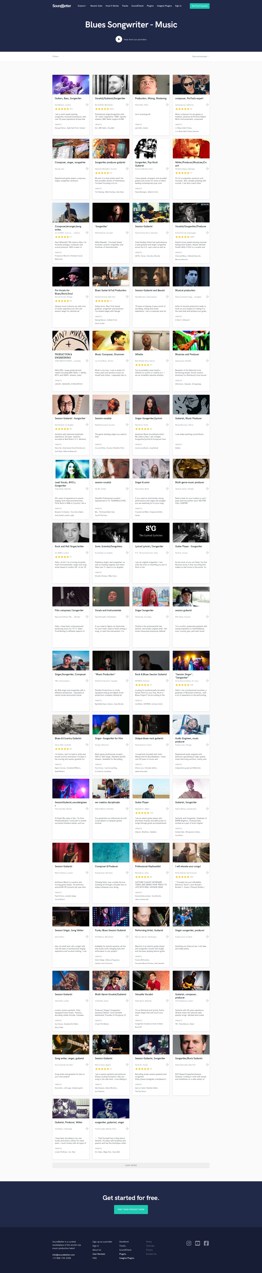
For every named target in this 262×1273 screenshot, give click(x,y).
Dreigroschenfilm (156, 512)
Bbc (96, 512)
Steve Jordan (100, 323)
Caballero (153, 832)
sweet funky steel (141, 771)
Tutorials (150, 1246)
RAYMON (147, 704)
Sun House (59, 1024)
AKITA (137, 256)
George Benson (100, 320)
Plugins (150, 6)
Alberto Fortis (153, 192)
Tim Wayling (99, 192)
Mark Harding (110, 192)
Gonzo (143, 256)
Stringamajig (196, 384)
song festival (153, 448)
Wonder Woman (101, 576)
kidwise (177, 448)
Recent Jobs (96, 6)
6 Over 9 (178, 320)
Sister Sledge (99, 960)
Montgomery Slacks (193, 832)
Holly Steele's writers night (64, 515)
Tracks (125, 6)
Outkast (82, 128)
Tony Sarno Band (77, 512)
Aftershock (179, 384)
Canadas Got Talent (71, 1024)
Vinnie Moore (60, 899)
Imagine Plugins (164, 6)
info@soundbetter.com (63, 1255)
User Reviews (99, 1254)
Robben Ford (112, 320)
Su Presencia (99, 1091)
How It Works (112, 6)
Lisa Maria (138, 704)
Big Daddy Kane (100, 704)
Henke (137, 515)
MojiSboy (145, 832)
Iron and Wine (100, 448)
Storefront (124, 1242)
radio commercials (141, 899)
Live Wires (179, 835)
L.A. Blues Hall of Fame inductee (187, 131)
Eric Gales (98, 1152)
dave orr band (140, 1088)
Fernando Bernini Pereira (144, 963)
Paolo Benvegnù (141, 192)
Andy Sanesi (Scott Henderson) (74, 448)
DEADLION (66, 384)
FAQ (95, 1258)
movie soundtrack (141, 448)
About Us (97, 1250)
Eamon (110, 704)
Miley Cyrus (112, 576)
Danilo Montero (111, 1088)
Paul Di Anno (59, 896)
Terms (149, 1242)
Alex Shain (120, 192)
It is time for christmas (103, 771)
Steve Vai (58, 448)
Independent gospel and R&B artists (188, 768)
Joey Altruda (118, 704)
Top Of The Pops (101, 515)
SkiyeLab (187, 384)
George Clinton (60, 128)
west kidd (138, 128)
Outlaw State (179, 832)
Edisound (186, 320)
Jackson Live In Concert (103, 963)
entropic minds (156, 704)
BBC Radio (102, 128)
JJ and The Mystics (102, 1024)
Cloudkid (111, 128)
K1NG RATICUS (76, 384)
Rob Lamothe (159, 963)
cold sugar (67, 1088)
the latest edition (151, 768)
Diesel (192, 1024)
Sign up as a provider (102, 1242)
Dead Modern (60, 771)
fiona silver (58, 1088)
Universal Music (181, 256)
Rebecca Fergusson (112, 960)
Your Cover (99, 768)
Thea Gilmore (184, 1024)
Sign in (178, 6)
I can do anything (110, 768)
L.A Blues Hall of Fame (183, 128)
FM (176, 1024)
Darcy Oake (59, 1027)
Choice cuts (139, 768)
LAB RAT (58, 384)
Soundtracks (156, 896)
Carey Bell (116, 1152)
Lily (70, 1152)
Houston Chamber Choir (115, 448)
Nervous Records (181, 259)
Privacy (149, 1250)
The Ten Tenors (140, 1091)
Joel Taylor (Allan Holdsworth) (66, 451)
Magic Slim (107, 1152)
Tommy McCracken (142, 960)
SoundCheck (137, 6)
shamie (145, 128)
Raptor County (60, 768)
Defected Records (194, 256)
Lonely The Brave (61, 1152)
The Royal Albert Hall (106, 512)
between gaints (77, 1088)
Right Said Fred (72, 128)
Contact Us (151, 1254)
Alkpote (138, 832)
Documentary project (143, 896)
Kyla (73, 1152)
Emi (96, 128)
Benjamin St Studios (62, 512)
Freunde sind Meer (142, 512)
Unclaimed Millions (73, 768)
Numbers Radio (152, 1088)
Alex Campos (99, 1088)
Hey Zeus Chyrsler (153, 256)
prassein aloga (71, 896)
